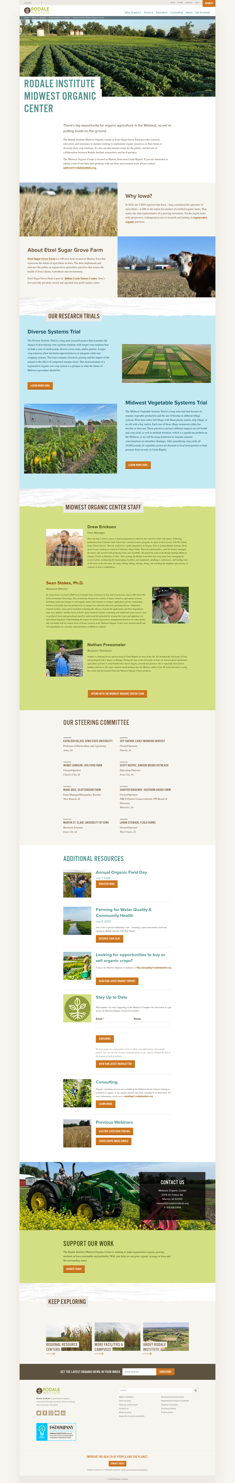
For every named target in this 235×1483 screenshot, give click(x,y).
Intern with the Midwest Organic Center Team (117, 694)
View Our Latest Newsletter (115, 1064)
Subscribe (105, 1039)
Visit (197, 3)
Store (180, 3)
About (189, 12)
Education (162, 12)
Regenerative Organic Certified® (175, 1400)
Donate (209, 3)
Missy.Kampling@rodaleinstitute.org (153, 967)
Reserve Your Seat (109, 939)
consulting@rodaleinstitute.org (138, 1096)
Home (26, 18)
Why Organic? (133, 12)
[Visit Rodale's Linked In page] (63, 1413)
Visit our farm (125, 1400)
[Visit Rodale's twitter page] (38, 1413)
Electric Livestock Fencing (114, 1131)
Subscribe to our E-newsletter (132, 1416)
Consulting (176, 12)
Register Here (107, 884)
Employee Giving (168, 1408)
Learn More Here (40, 386)
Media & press (125, 1412)
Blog (173, 3)
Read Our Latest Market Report (117, 981)
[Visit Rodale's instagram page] (50, 1413)
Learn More (105, 1104)
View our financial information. (134, 1470)
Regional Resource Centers (59, 18)
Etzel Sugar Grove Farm (41, 258)
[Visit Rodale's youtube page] (57, 1413)
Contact (189, 3)
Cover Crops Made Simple (113, 1141)
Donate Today (74, 1269)
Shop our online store (128, 1404)
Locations (42, 18)
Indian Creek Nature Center (81, 278)
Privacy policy (167, 1412)
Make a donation (126, 1397)
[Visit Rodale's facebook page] (44, 1413)
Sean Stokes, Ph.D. (65, 583)
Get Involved (202, 12)
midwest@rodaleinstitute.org (79, 167)
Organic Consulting (169, 1404)
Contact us (124, 1408)
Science (148, 12)
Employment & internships (172, 1397)
